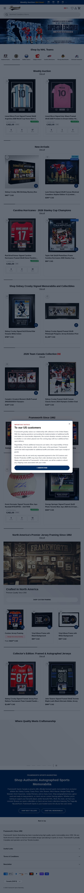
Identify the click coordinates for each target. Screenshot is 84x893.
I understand (42, 468)
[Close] (69, 424)
